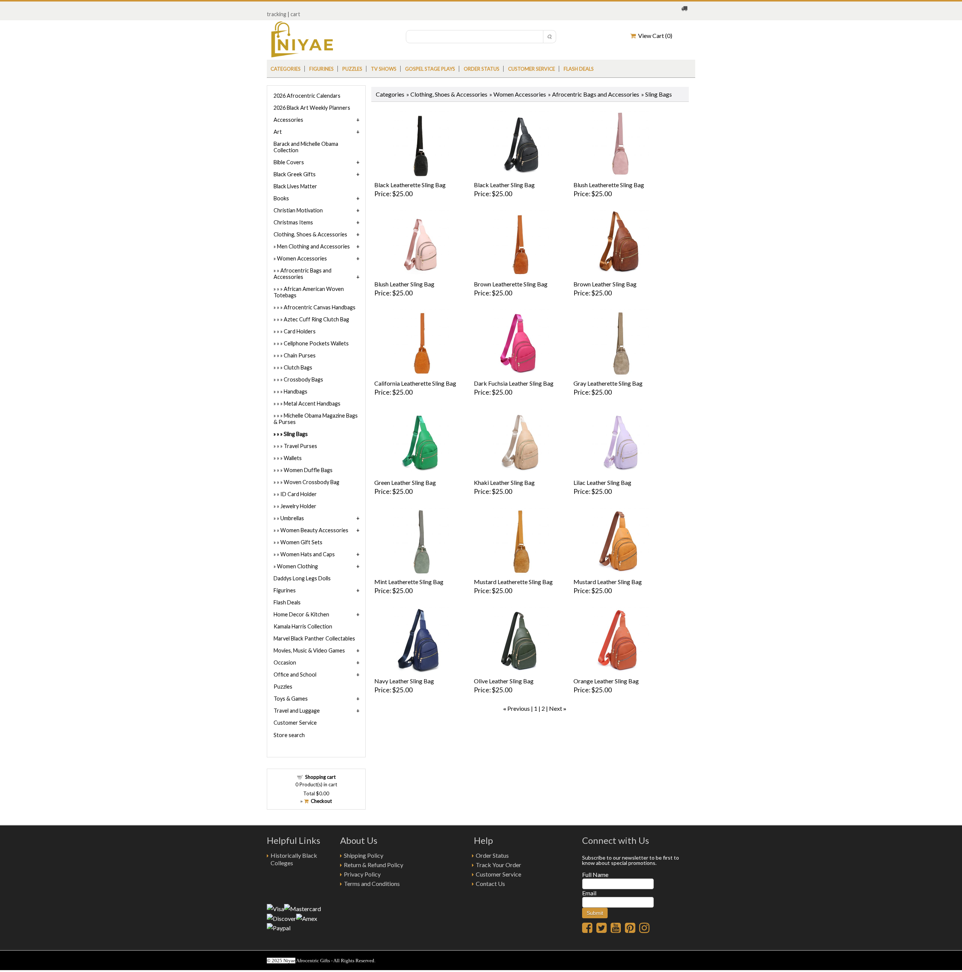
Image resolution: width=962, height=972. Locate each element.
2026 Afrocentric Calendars (307, 95)
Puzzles (352, 69)
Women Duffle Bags (308, 470)
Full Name (595, 874)
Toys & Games (291, 698)
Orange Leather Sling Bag (606, 680)
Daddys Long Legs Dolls (302, 578)
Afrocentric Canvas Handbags (319, 307)
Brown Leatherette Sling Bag (511, 284)
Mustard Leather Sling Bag (607, 581)
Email (589, 892)
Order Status (492, 855)
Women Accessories (519, 94)
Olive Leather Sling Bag (504, 680)
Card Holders (300, 331)
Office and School (295, 674)
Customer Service (531, 69)
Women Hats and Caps (307, 554)
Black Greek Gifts (295, 174)
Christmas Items (293, 222)
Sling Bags (296, 434)
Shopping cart (320, 777)
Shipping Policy (363, 855)
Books (281, 198)
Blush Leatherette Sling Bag (608, 184)
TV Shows (383, 69)
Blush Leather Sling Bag (404, 284)
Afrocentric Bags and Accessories (595, 94)
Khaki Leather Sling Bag (504, 482)
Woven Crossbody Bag (311, 482)
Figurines (321, 69)
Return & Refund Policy (373, 864)
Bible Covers (289, 162)
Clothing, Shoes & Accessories (448, 94)
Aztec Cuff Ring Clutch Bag (316, 319)
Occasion (285, 662)
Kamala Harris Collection (303, 626)
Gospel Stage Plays (430, 69)
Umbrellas (292, 518)
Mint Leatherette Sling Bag (408, 581)
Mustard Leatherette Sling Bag (513, 581)
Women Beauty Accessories (314, 530)
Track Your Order (498, 864)
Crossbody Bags (303, 379)
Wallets (293, 458)
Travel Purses (300, 446)
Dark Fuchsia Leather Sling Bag (514, 383)
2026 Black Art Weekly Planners (312, 107)
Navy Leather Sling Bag (404, 680)
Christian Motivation (298, 210)
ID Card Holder (298, 494)
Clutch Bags (298, 367)
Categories (286, 69)
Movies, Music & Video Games (309, 650)
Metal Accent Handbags (312, 403)
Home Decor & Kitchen (301, 614)
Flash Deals (579, 69)
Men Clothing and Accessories (313, 246)
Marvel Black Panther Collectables (314, 638)
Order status (481, 69)
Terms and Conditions (372, 883)
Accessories (288, 120)
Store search (289, 735)
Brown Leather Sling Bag (605, 284)
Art (278, 132)
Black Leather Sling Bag (504, 184)
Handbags (295, 391)
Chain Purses (300, 355)
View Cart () (654, 35)
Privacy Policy (362, 874)
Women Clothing (297, 566)
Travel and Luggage (297, 710)
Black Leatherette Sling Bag (410, 184)
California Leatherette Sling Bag (415, 383)
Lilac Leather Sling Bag (602, 482)
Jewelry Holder (298, 506)
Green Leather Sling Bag (405, 482)
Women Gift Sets (301, 542)
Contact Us (490, 883)
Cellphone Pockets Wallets (316, 343)
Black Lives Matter (295, 186)
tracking (276, 14)
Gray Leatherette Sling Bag (608, 383)
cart (295, 14)
